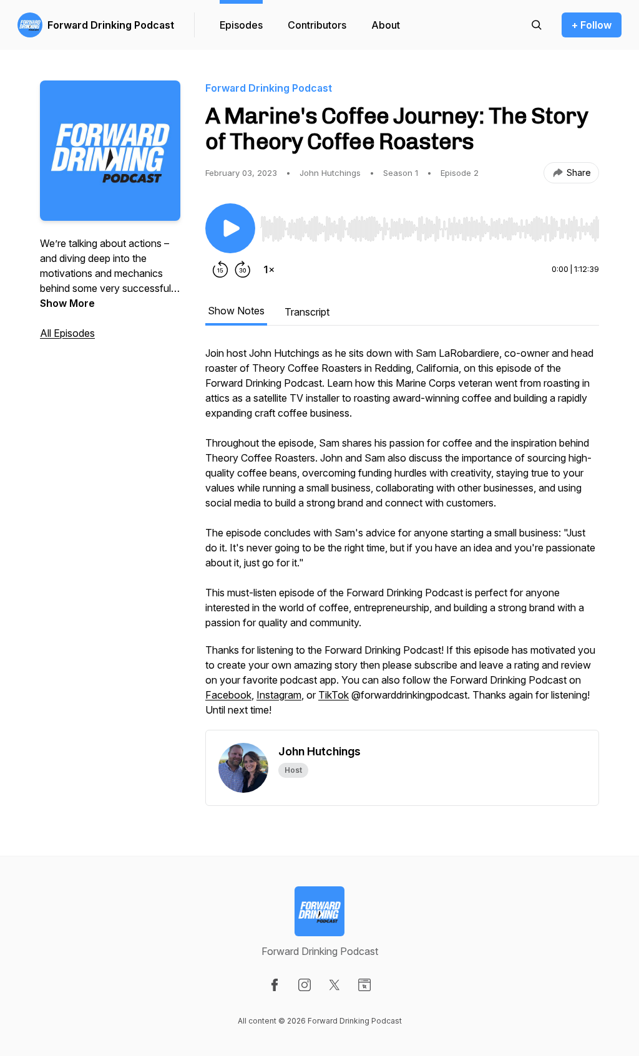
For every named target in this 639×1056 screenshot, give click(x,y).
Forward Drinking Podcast (110, 25)
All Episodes (67, 333)
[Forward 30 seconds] (242, 269)
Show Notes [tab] (236, 310)
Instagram (278, 695)
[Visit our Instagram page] (304, 985)
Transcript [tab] (307, 312)
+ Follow (592, 25)
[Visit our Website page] (364, 985)
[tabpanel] (402, 538)
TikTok (333, 695)
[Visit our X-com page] (334, 985)
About (385, 25)
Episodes (241, 25)
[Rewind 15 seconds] (220, 269)
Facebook (228, 695)
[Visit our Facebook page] (274, 985)
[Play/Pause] (230, 228)
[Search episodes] (537, 24)
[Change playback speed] (268, 269)
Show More (67, 303)
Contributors (317, 25)
